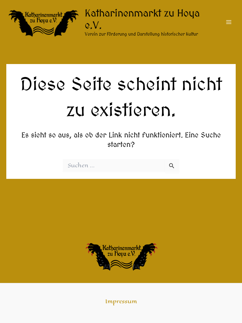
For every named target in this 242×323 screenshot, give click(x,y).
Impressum (121, 301)
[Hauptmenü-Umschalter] (229, 22)
